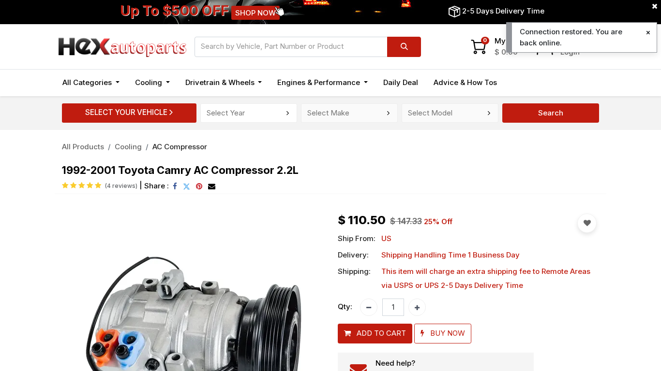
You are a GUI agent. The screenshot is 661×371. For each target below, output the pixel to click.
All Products (83, 146)
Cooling (128, 146)
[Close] (648, 33)
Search (550, 112)
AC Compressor (179, 146)
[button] (375, 333)
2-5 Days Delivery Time (503, 10)
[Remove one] (368, 307)
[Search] (404, 47)
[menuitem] (401, 83)
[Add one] (417, 307)
